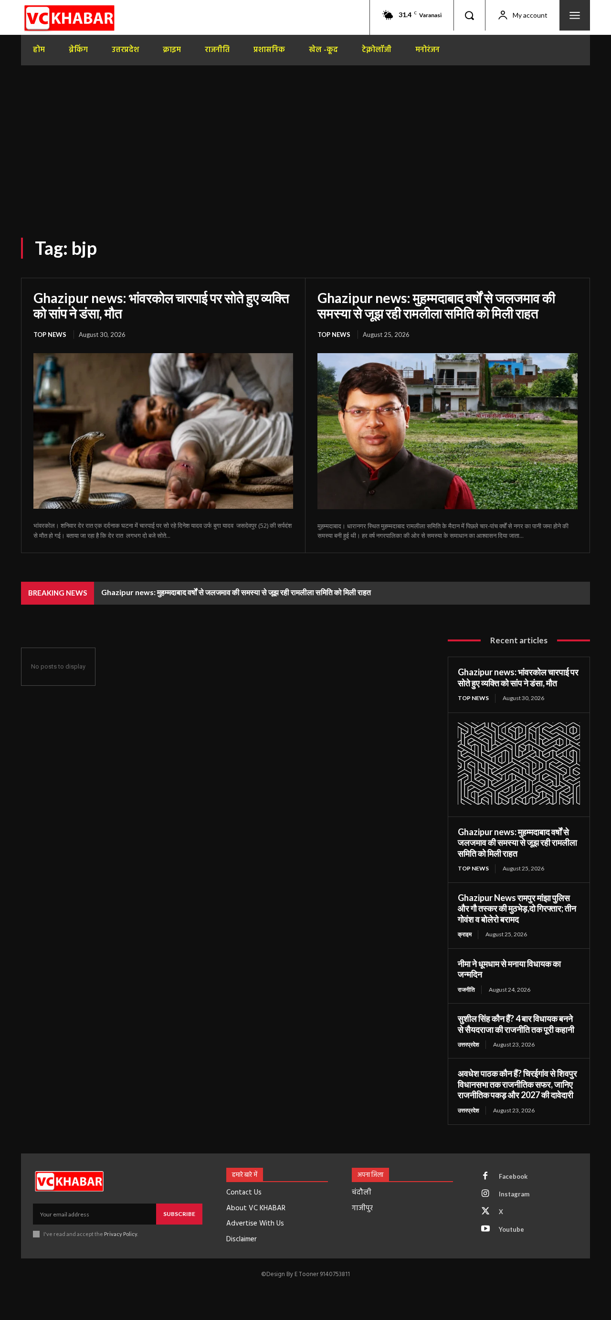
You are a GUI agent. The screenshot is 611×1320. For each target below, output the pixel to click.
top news (49, 334)
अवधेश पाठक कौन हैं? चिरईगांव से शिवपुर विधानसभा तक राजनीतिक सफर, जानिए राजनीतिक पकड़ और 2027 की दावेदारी (517, 1084)
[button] (469, 15)
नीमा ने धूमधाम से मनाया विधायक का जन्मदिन (509, 969)
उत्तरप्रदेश (468, 1044)
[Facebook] (485, 1176)
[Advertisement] (305, 137)
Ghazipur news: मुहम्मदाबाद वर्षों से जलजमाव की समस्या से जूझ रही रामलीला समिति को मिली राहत (436, 305)
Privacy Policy (120, 1234)
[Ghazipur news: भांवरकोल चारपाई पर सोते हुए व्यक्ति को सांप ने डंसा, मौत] (163, 431)
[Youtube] (485, 1229)
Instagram (514, 1194)
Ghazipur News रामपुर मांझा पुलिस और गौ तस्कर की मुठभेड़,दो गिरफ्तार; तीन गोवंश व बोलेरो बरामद (517, 908)
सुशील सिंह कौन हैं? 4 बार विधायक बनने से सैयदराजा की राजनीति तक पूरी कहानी (516, 1024)
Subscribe (179, 1213)
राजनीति (466, 989)
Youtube (511, 1229)
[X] (485, 1211)
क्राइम (465, 934)
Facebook (513, 1176)
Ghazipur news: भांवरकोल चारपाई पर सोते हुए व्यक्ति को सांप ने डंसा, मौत (161, 305)
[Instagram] (485, 1194)
